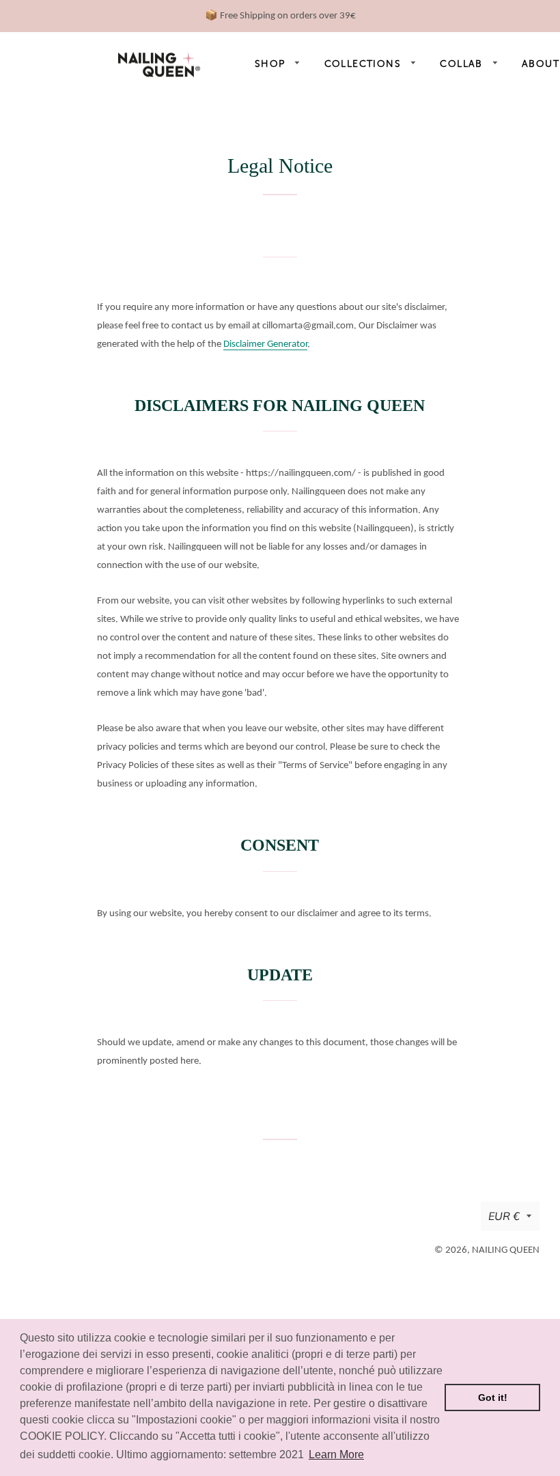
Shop (272, 64)
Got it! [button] (492, 1397)
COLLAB (463, 64)
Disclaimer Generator (265, 344)
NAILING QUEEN (506, 1250)
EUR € (504, 1216)
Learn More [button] (336, 1454)
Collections (364, 64)
